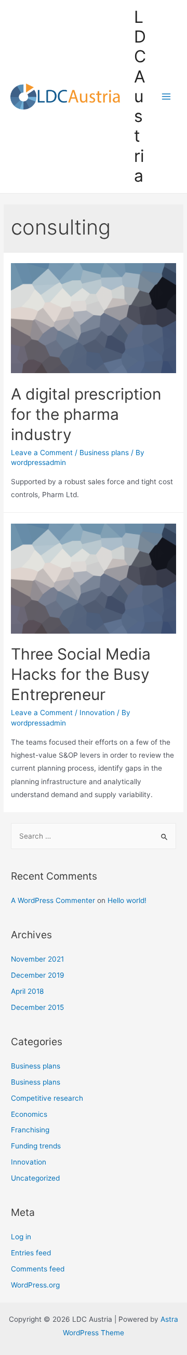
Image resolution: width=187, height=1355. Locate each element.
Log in (21, 1237)
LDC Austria (140, 96)
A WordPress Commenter (53, 900)
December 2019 (37, 975)
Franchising (30, 1130)
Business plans (104, 452)
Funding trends (36, 1146)
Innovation (97, 712)
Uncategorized (35, 1178)
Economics (29, 1114)
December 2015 (37, 1007)
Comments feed (37, 1269)
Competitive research (47, 1098)
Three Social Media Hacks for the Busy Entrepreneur (81, 674)
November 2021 (37, 959)
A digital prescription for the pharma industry (86, 414)
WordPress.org (35, 1285)
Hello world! (127, 900)
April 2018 (27, 991)
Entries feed (31, 1253)
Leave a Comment (42, 452)
